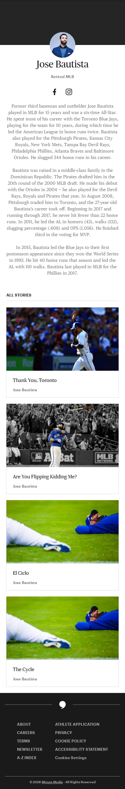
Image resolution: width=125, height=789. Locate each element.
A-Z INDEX (27, 757)
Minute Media (52, 782)
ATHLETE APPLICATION (77, 724)
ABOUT (24, 724)
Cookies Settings (71, 757)
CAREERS (26, 732)
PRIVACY (63, 732)
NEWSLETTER (29, 749)
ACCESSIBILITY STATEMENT (81, 749)
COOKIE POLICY (70, 741)
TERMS (23, 741)
